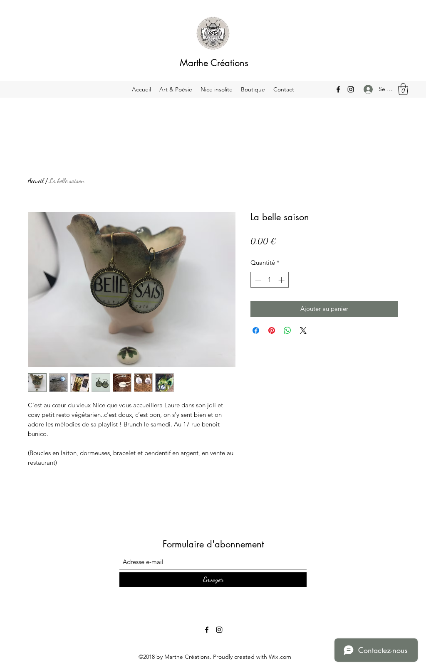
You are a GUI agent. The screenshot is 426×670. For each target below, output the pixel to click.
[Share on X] (303, 330)
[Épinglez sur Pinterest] (272, 330)
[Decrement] (257, 280)
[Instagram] (351, 89)
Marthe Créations (214, 63)
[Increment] (282, 280)
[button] (403, 89)
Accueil (36, 181)
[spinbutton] (270, 280)
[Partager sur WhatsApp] (287, 330)
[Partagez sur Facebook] (256, 330)
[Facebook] (338, 89)
